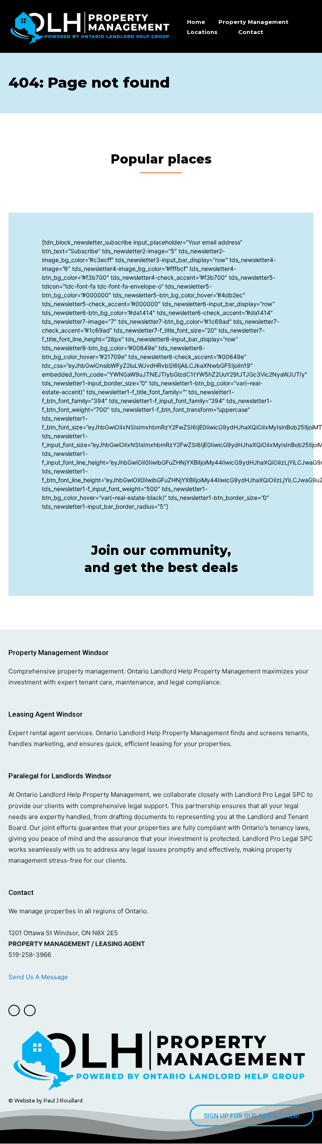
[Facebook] (14, 1010)
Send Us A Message (39, 977)
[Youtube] (29, 1010)
